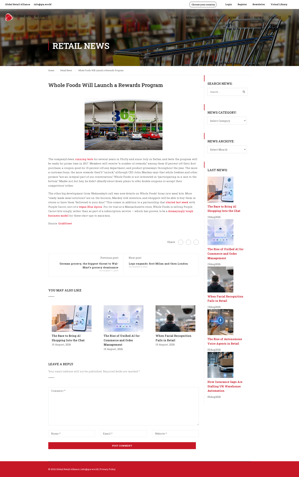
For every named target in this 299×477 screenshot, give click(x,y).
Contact (275, 17)
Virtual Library (279, 4)
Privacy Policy (108, 469)
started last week (177, 202)
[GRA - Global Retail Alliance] (26, 19)
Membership (195, 17)
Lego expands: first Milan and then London (158, 263)
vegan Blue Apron (90, 206)
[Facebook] (180, 242)
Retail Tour (252, 17)
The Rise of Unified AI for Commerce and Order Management (122, 340)
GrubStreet (65, 223)
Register (242, 4)
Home (174, 17)
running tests (84, 159)
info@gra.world (42, 4)
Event (216, 17)
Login (228, 4)
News (232, 17)
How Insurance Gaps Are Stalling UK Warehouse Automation (224, 386)
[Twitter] (188, 242)
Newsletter (258, 4)
